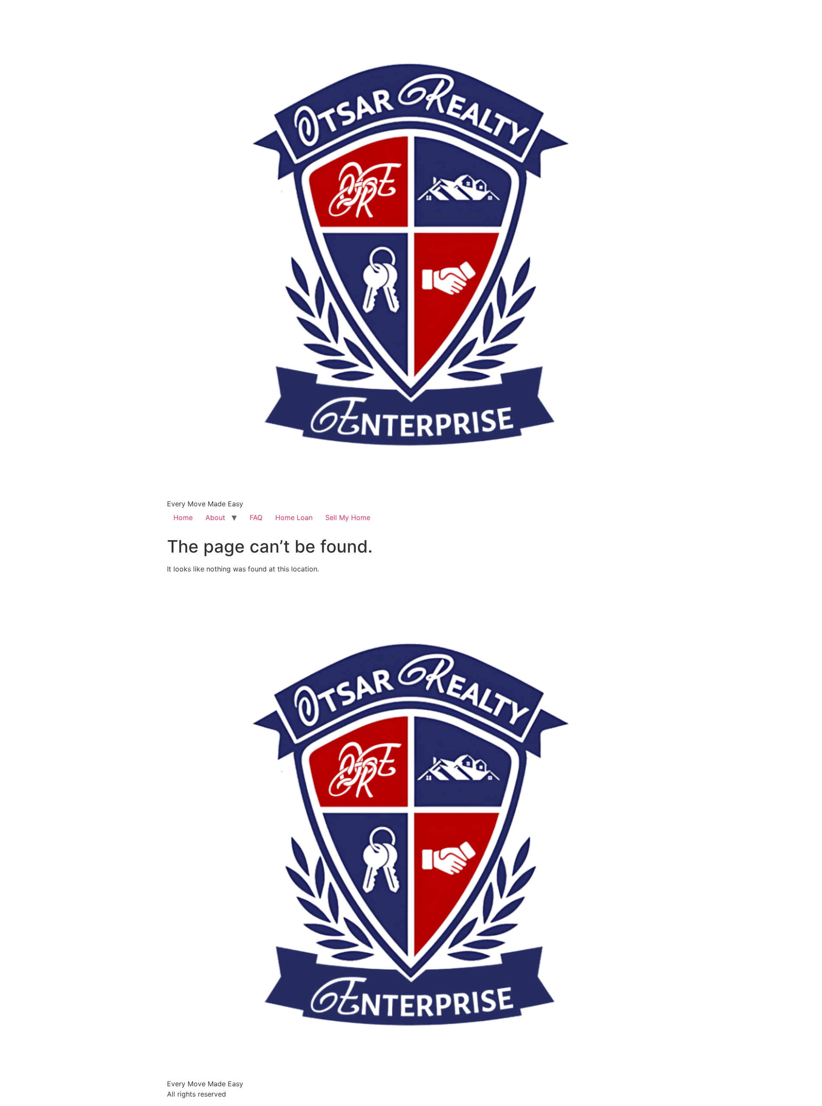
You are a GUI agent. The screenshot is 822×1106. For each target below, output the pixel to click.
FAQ (256, 517)
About (215, 517)
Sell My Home (347, 517)
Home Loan (294, 517)
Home (183, 517)
